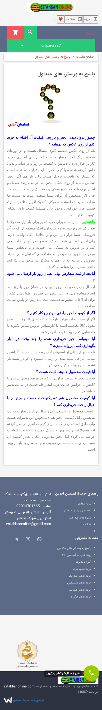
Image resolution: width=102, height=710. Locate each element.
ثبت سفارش (84, 503)
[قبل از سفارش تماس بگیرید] (91, 673)
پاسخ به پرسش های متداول (74, 548)
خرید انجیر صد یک (80, 576)
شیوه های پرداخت (80, 517)
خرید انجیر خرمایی (80, 590)
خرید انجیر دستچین (79, 582)
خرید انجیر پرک (82, 569)
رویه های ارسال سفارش (77, 510)
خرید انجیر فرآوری (80, 596)
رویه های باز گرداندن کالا (76, 555)
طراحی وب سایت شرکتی (28, 700)
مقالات (87, 524)
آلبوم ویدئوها (83, 562)
